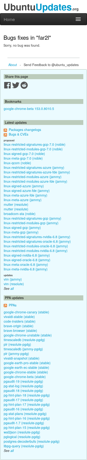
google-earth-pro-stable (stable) (27, 362)
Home (9, 19)
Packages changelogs (25, 129)
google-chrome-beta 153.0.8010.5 (29, 108)
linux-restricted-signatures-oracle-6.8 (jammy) (37, 241)
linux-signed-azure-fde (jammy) (27, 190)
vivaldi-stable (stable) (19, 316)
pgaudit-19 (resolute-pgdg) (23, 381)
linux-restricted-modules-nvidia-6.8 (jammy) (36, 250)
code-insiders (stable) (19, 321)
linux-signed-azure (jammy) (24, 186)
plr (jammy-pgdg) (16, 353)
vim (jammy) (13, 279)
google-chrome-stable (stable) (26, 372)
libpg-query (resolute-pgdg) (24, 446)
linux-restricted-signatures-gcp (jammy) (32, 218)
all (12, 288)
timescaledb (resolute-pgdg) (24, 339)
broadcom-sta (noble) (19, 213)
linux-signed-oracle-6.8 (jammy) (27, 259)
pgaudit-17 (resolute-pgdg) (23, 399)
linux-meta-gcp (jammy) (21, 232)
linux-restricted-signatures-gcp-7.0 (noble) (34, 144)
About (12, 64)
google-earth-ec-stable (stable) (26, 367)
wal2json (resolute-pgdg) (22, 432)
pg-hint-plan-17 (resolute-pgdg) (27, 404)
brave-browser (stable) (20, 330)
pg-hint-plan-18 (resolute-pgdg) (27, 395)
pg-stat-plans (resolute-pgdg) (25, 413)
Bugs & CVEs (18, 134)
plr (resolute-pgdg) (17, 344)
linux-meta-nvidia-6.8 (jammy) (26, 269)
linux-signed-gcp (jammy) (22, 227)
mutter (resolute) (16, 204)
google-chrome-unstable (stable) (28, 335)
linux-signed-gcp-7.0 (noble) (24, 153)
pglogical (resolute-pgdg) (22, 436)
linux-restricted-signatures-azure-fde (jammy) (37, 172)
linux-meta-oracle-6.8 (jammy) (26, 264)
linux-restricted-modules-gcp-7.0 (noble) (33, 149)
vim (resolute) (14, 283)
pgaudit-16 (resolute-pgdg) (23, 409)
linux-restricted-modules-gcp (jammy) (31, 223)
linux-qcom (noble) (17, 162)
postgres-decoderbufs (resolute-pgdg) (32, 441)
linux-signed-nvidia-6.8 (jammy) (27, 255)
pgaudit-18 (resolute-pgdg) (23, 390)
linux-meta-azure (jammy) (23, 199)
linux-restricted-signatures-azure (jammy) (34, 167)
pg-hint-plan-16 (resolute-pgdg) (27, 418)
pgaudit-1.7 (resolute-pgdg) (24, 423)
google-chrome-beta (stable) (25, 376)
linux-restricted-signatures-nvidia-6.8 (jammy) (37, 236)
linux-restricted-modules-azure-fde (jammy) (35, 181)
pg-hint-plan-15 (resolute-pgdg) (27, 427)
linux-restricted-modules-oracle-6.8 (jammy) (36, 246)
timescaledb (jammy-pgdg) (23, 349)
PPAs (12, 305)
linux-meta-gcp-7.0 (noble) (23, 158)
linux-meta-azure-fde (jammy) (25, 195)
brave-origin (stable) (18, 326)
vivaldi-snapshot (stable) (21, 358)
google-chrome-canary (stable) (26, 312)
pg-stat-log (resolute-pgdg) (23, 386)
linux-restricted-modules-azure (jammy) (32, 176)
